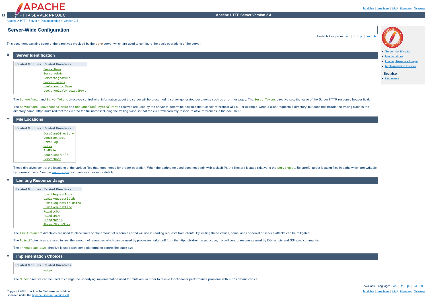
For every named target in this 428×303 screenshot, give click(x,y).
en (347, 36)
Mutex (47, 146)
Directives (383, 8)
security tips (60, 172)
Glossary (406, 8)
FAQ (395, 8)
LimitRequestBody (57, 194)
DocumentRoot (54, 138)
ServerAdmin (53, 73)
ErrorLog (50, 142)
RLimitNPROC (53, 220)
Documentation (50, 20)
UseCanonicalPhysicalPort (64, 90)
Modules (368, 8)
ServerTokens (54, 82)
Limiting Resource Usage (401, 61)
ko (368, 36)
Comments (392, 78)
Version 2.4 (71, 20)
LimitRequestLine (57, 207)
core (99, 44)
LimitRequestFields (59, 199)
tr (375, 36)
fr (354, 36)
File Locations (394, 56)
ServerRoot (52, 159)
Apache (11, 20)
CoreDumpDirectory (58, 133)
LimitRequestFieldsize (62, 203)
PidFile (49, 150)
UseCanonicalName (57, 86)
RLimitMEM (51, 216)
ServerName (52, 69)
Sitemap (419, 8)
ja (361, 36)
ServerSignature (56, 78)
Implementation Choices (400, 66)
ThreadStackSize (56, 224)
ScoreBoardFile (55, 155)
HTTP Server (28, 20)
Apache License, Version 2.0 (50, 295)
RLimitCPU (51, 211)
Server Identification (398, 51)
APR (231, 279)
